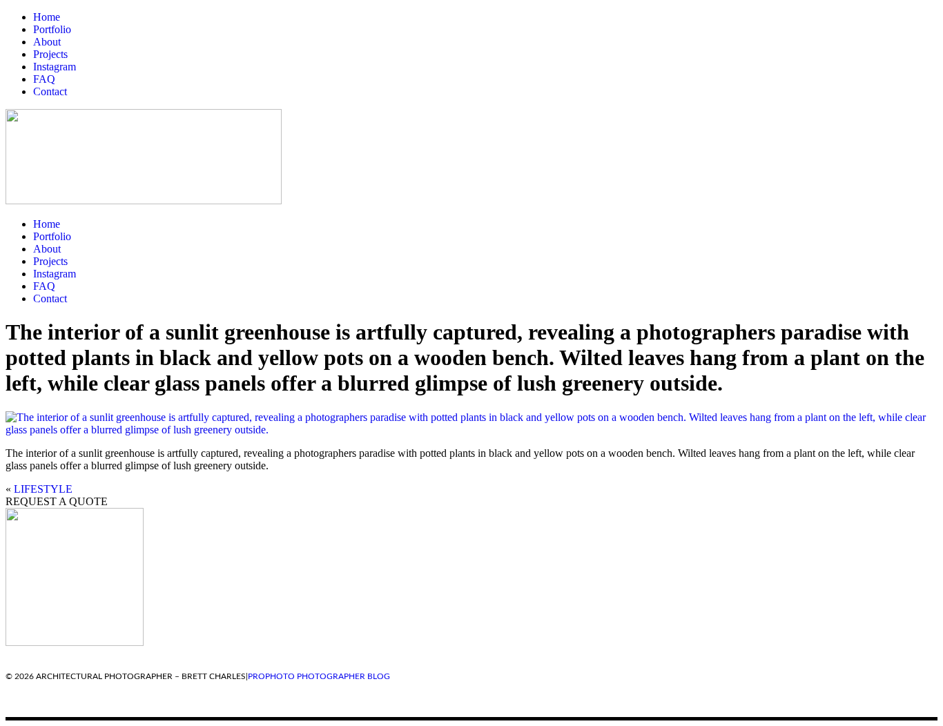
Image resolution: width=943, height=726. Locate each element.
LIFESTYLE (43, 489)
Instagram (54, 66)
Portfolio (52, 29)
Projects (50, 54)
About (47, 42)
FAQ (44, 79)
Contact (50, 91)
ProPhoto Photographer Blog (319, 676)
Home (46, 17)
